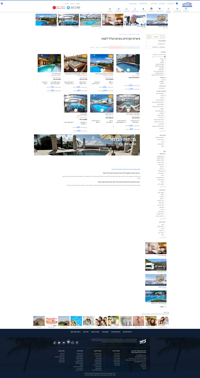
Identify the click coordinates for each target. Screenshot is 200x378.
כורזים (54, 77)
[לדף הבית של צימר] (187, 7)
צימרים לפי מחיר (126, 327)
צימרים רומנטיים (150, 327)
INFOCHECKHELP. (134, 78)
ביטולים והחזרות (115, 332)
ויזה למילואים (151, 11)
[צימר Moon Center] (157, 14)
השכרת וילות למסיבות (60, 357)
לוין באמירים (54, 26)
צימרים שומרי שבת (113, 327)
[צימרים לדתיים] (126, 9)
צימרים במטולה (98, 360)
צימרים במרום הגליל (123, 34)
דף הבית (144, 363)
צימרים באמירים (97, 353)
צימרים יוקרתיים (159, 11)
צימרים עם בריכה (177, 11)
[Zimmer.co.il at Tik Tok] (54, 341)
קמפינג (81, 365)
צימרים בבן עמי (98, 362)
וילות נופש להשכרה (168, 11)
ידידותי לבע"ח (88, 327)
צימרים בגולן (117, 363)
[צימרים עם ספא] (51, 325)
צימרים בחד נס (98, 355)
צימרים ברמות (98, 366)
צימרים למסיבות (101, 327)
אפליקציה (72, 4)
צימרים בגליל (117, 365)
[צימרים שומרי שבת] (113, 325)
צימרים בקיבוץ (118, 11)
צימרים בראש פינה (97, 365)
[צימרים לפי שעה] (138, 325)
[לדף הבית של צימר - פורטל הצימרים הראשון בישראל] (142, 343)
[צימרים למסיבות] (101, 325)
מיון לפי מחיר (127, 47)
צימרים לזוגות (154, 3)
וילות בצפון (62, 355)
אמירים (106, 77)
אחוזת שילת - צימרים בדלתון (132, 114)
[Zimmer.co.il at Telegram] (63, 341)
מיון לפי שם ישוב (135, 47)
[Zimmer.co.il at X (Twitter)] (59, 341)
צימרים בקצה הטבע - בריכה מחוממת (158, 303)
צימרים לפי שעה (138, 327)
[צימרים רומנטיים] (151, 325)
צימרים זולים (80, 355)
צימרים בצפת (98, 363)
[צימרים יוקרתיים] (160, 9)
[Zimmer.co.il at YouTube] (68, 340)
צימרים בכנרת (117, 362)
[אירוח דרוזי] (143, 9)
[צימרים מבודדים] (64, 325)
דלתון (133, 116)
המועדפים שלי (170, 4)
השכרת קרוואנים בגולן (161, 271)
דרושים (144, 368)
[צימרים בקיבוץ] (118, 9)
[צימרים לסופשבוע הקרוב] (57, 9)
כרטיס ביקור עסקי (75, 332)
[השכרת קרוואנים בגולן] (155, 270)
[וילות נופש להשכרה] (168, 9)
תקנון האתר (105, 332)
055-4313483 (57, 79)
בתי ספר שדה (80, 368)
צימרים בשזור (98, 357)
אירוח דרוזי (143, 11)
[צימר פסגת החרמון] (134, 14)
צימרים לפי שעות (135, 11)
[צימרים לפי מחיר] (126, 325)
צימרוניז (137, 74)
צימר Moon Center (163, 26)
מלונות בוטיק (62, 360)
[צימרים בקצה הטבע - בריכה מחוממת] (155, 302)
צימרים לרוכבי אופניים (78, 366)
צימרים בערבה (116, 360)
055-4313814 (136, 118)
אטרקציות (110, 11)
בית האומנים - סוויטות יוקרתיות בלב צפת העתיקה (76, 74)
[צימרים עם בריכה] (177, 9)
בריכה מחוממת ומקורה (96, 26)
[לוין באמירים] (46, 14)
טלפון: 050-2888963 (141, 355)
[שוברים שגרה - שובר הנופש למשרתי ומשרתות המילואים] (151, 9)
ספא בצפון (62, 358)
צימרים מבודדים (63, 327)
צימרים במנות (98, 368)
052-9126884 (83, 119)
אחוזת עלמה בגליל (56, 74)
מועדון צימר (143, 366)
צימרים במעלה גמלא (96, 370)
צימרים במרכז (117, 355)
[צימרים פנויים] (186, 9)
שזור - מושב (79, 117)
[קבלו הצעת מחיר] (72, 9)
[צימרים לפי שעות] (135, 9)
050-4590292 (110, 118)
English (78, 4)
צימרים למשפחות (143, 3)
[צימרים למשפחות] (163, 325)
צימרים (138, 34)
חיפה (165, 256)
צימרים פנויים (186, 11)
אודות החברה (143, 365)
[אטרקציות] (110, 9)
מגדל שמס (164, 288)
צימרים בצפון (162, 3)
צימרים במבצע (79, 353)
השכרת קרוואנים (133, 4)
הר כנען (165, 304)
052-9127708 (83, 79)
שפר (133, 75)
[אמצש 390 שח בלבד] (112, 14)
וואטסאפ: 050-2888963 (140, 357)
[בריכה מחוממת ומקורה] (90, 14)
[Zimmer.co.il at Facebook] (77, 341)
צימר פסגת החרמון (141, 26)
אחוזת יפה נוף (75, 26)
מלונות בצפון (62, 362)
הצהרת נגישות (95, 332)
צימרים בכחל (98, 358)
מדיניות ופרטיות (127, 332)
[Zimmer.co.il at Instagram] (72, 341)
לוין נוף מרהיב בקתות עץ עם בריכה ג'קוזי (104, 74)
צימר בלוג (86, 332)
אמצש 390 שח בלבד (118, 26)
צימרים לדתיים (126, 11)
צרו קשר (66, 4)
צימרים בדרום (117, 357)
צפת (80, 77)
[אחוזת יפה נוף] (68, 14)
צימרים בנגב (117, 358)
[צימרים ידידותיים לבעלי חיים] (88, 325)
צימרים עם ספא (51, 327)
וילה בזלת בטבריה (109, 114)
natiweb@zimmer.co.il (140, 361)
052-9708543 (110, 79)
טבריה (106, 116)
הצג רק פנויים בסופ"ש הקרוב (115, 47)
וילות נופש (62, 353)
